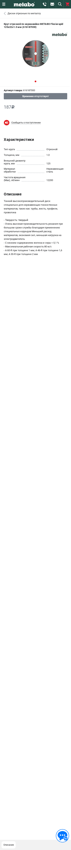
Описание (8, 845)
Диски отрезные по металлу (24, 13)
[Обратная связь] (62, 835)
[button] (35, 81)
